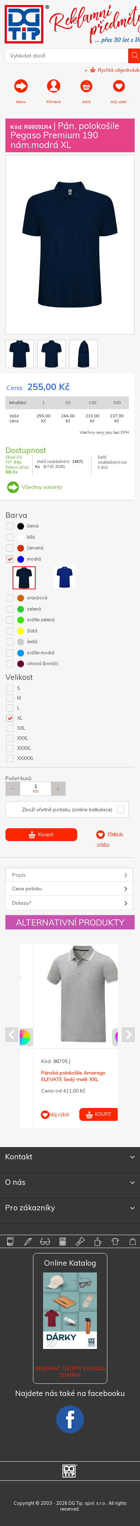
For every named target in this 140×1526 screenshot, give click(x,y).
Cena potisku (27, 888)
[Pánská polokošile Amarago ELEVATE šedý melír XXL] (69, 993)
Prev (11, 1035)
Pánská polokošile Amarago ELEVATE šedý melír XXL (59, 1076)
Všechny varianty (41, 487)
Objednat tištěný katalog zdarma (70, 1371)
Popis (18, 875)
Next (128, 1035)
